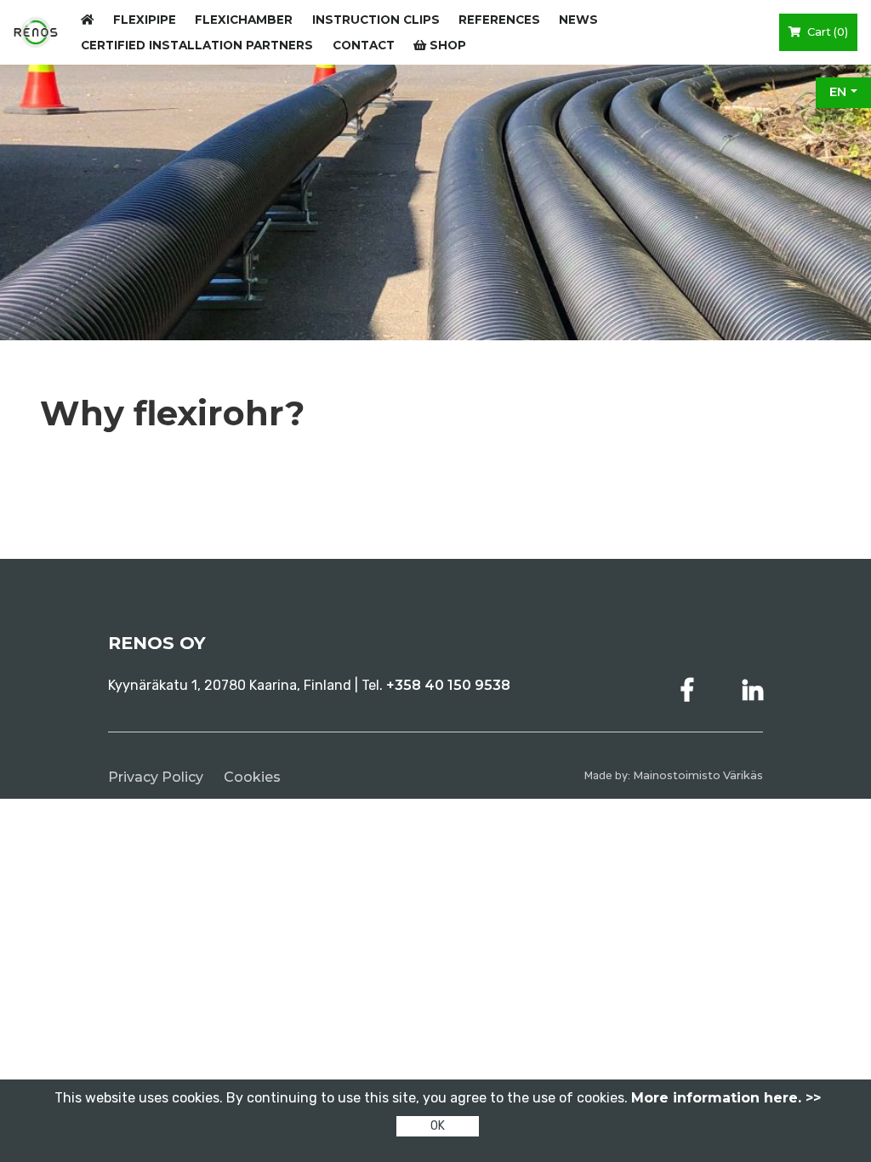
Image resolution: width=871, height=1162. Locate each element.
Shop (446, 45)
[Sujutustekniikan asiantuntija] (36, 31)
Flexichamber (244, 19)
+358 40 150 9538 (448, 685)
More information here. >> (726, 1098)
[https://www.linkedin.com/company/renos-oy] (753, 690)
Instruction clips (376, 19)
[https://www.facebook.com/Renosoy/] (690, 690)
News (578, 19)
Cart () (826, 32)
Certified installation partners (197, 45)
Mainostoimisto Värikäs (698, 775)
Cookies (252, 777)
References (499, 19)
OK (437, 1126)
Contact (364, 45)
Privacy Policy (155, 777)
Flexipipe (144, 19)
